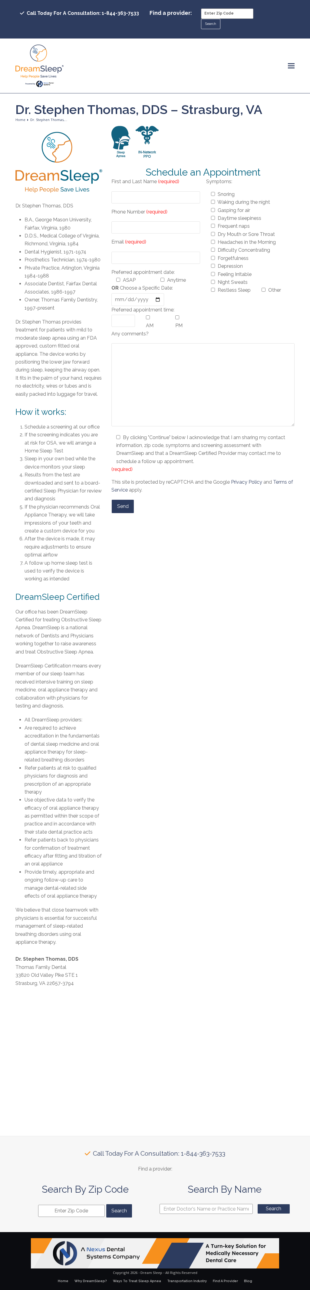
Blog (248, 1281)
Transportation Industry (187, 1281)
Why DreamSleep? (90, 1281)
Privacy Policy (246, 482)
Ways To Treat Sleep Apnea (137, 1281)
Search (273, 1208)
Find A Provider (225, 1281)
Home (63, 1281)
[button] (291, 66)
